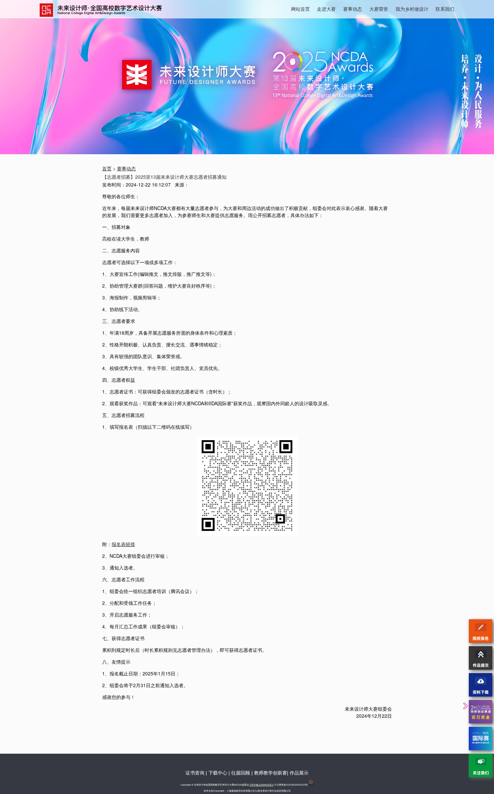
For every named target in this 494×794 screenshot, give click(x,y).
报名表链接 (123, 544)
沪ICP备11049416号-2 (262, 785)
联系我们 (445, 8)
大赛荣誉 (378, 8)
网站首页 (300, 8)
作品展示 (299, 773)
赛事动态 (352, 8)
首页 (107, 168)
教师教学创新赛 (270, 773)
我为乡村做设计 (412, 8)
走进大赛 (326, 8)
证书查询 (195, 773)
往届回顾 (240, 773)
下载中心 (217, 773)
